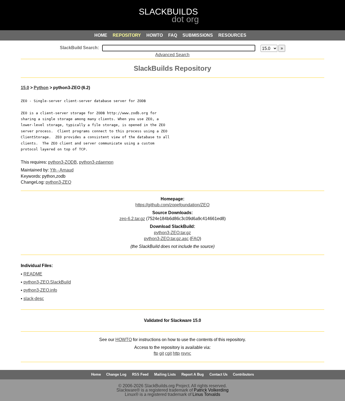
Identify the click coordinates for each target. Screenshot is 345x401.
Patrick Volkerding (211, 390)
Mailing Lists (165, 374)
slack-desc (33, 298)
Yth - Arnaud (62, 170)
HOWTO (123, 339)
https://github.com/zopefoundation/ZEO (172, 205)
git (161, 353)
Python (41, 87)
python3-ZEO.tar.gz (172, 232)
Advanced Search (172, 54)
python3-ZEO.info (40, 290)
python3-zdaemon (96, 162)
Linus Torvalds (206, 394)
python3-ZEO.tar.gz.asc (166, 238)
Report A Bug (192, 374)
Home (96, 374)
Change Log (116, 374)
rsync (186, 353)
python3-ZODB (62, 162)
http (176, 353)
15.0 (25, 87)
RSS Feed (140, 374)
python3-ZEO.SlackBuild (47, 282)
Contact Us (218, 374)
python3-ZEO (58, 182)
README (32, 274)
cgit (168, 353)
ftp (156, 353)
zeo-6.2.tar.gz (132, 218)
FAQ (195, 238)
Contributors (243, 374)
